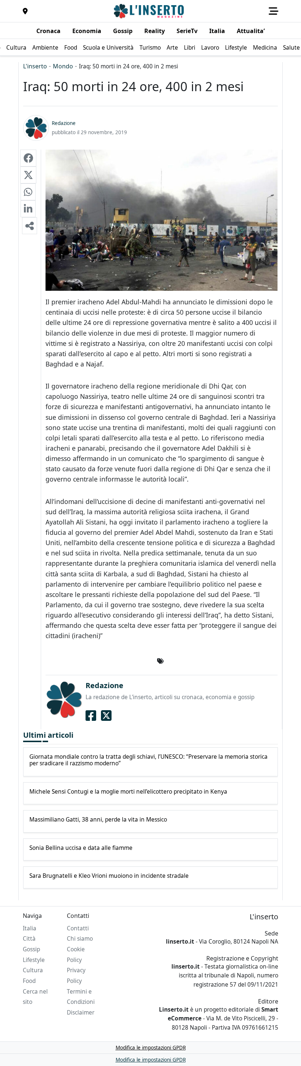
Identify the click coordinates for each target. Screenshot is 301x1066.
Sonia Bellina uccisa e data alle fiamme (81, 848)
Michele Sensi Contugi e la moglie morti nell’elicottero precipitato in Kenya (128, 791)
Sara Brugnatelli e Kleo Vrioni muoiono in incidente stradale (109, 876)
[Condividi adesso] (29, 225)
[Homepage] (149, 11)
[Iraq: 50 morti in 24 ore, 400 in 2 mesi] (28, 158)
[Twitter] (106, 715)
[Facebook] (91, 715)
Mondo (63, 66)
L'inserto (35, 66)
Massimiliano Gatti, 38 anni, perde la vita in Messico (98, 819)
